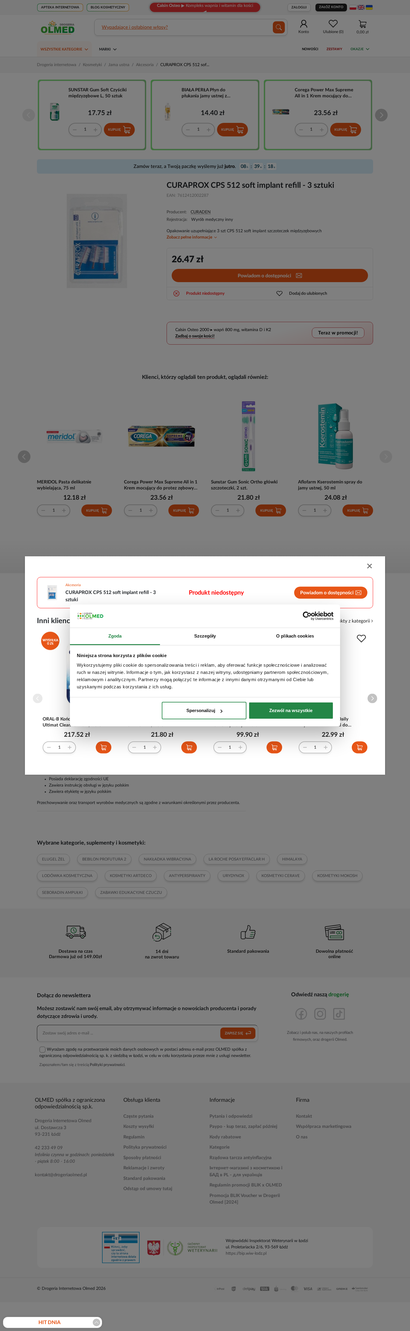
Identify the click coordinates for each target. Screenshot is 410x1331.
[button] (372, 698)
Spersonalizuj (200, 710)
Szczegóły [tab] (205, 635)
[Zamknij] (370, 567)
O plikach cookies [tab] (295, 635)
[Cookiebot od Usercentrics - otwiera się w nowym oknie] (307, 616)
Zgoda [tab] (115, 635)
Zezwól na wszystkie (290, 710)
